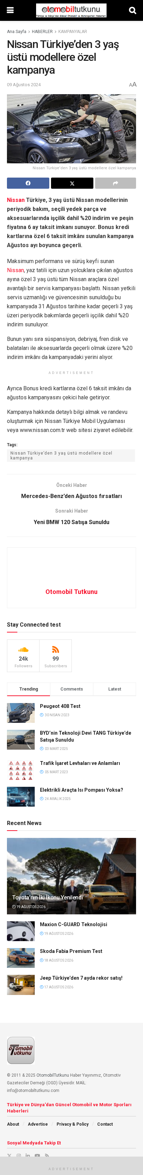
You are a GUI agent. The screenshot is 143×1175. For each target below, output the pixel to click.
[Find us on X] (9, 1156)
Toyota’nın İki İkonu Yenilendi (47, 897)
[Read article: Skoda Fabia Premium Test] (21, 958)
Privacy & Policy (73, 1124)
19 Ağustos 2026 (30, 907)
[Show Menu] (10, 10)
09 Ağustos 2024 (24, 84)
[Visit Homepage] (71, 10)
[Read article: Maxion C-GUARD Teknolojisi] (21, 931)
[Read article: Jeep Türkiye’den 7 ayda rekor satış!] (21, 985)
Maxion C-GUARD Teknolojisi (73, 924)
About (13, 1124)
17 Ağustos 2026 (58, 987)
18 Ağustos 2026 (58, 960)
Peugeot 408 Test (60, 706)
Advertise (38, 1124)
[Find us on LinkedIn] (28, 1156)
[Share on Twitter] (72, 183)
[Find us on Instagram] (19, 1156)
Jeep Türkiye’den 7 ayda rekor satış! (81, 978)
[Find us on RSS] (47, 1156)
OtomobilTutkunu (52, 1075)
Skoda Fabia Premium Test (71, 951)
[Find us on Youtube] (37, 1156)
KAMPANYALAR (72, 31)
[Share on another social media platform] (115, 183)
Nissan (16, 200)
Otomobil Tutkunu (71, 591)
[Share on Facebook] (28, 183)
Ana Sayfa (16, 31)
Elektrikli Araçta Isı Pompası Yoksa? (81, 790)
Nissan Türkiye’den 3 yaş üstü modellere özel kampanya (61, 455)
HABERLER (42, 31)
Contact (105, 1124)
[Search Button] (132, 10)
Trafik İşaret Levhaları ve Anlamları (80, 763)
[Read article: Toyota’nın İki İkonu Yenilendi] (71, 884)
